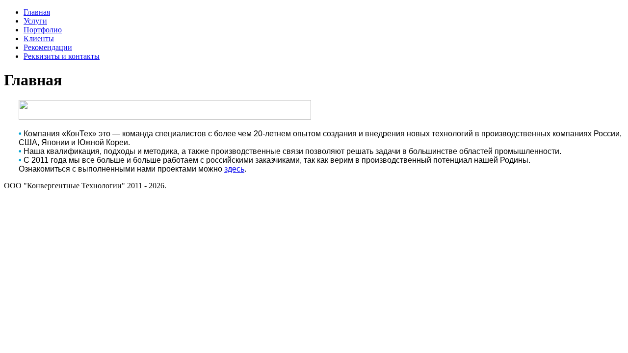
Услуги (35, 21)
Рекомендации (48, 47)
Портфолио (43, 29)
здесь (234, 169)
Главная (37, 12)
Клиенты (39, 38)
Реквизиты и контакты (62, 56)
